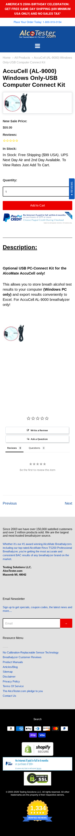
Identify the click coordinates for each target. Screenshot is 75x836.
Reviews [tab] (12, 448)
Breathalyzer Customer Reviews (22, 657)
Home (7, 57)
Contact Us (9, 695)
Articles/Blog (10, 666)
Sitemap (8, 671)
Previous (10, 503)
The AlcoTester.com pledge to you (23, 691)
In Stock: (10, 149)
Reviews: (10, 135)
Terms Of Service (13, 686)
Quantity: (10, 180)
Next (68, 503)
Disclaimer (9, 676)
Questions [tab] (34, 448)
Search (37, 719)
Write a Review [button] (39, 430)
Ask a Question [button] (39, 439)
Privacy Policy (11, 681)
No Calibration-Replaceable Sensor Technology (31, 652)
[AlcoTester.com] (37, 35)
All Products (22, 57)
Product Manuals (13, 662)
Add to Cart (37, 205)
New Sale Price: (15, 121)
